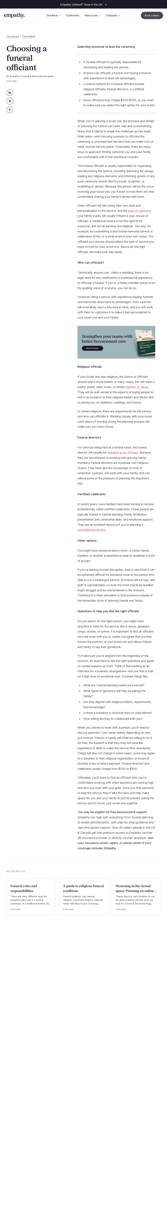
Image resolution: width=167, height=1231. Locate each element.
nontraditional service (91, 529)
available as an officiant (122, 452)
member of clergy (136, 387)
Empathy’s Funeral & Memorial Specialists (31, 76)
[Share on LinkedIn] (10, 92)
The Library (13, 36)
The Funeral (28, 36)
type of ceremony (139, 210)
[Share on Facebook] (10, 110)
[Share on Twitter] (10, 101)
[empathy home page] (14, 15)
